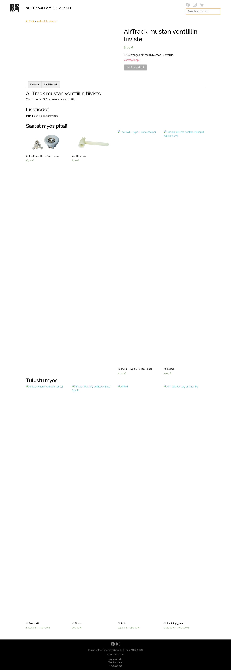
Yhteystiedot (115, 665)
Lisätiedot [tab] (50, 84)
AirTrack (30, 21)
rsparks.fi (62, 8)
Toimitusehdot (115, 659)
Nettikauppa (37, 8)
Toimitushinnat (115, 662)
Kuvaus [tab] (35, 84)
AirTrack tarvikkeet (47, 21)
